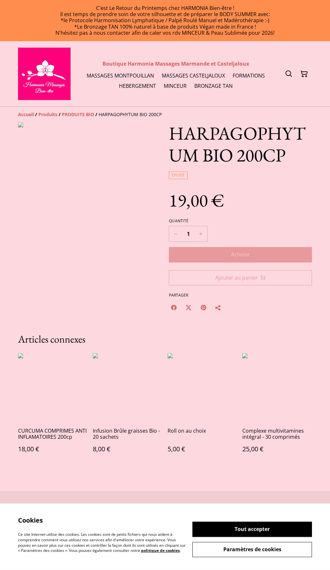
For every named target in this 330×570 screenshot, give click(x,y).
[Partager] (218, 307)
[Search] (288, 74)
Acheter (240, 254)
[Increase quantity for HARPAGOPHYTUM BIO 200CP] (201, 234)
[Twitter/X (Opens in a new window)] (188, 307)
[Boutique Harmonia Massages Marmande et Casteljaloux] (44, 74)
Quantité (179, 221)
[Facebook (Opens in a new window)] (174, 307)
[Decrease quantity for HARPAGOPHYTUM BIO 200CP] (175, 234)
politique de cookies (160, 550)
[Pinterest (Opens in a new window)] (203, 307)
